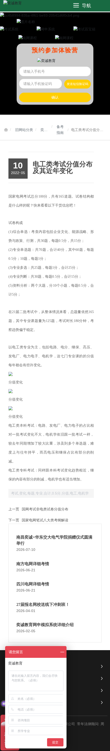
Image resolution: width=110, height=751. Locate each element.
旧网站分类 (24, 130)
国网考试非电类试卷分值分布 (45, 509)
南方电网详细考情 (32, 564)
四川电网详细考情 (32, 584)
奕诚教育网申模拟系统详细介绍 (45, 625)
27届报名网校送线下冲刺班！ (43, 604)
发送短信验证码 (77, 84)
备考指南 (60, 130)
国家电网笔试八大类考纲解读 (45, 520)
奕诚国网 (44, 130)
